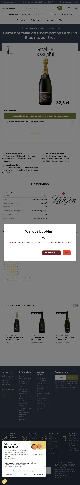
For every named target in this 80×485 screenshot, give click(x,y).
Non (66, 253)
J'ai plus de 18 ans (51, 253)
